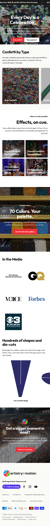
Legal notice (32, 519)
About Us (5, 495)
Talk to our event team (25, 449)
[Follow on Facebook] (24, 486)
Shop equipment (32, 40)
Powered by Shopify (25, 514)
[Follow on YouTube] (35, 486)
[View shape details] (20, 378)
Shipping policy (18, 517)
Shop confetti (17, 40)
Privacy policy (6, 517)
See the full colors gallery (25, 232)
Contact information (8, 519)
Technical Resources (19, 501)
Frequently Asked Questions (35, 495)
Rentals (5, 501)
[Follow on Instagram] (30, 486)
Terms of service (30, 517)
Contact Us (17, 495)
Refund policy (22, 519)
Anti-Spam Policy (36, 501)
